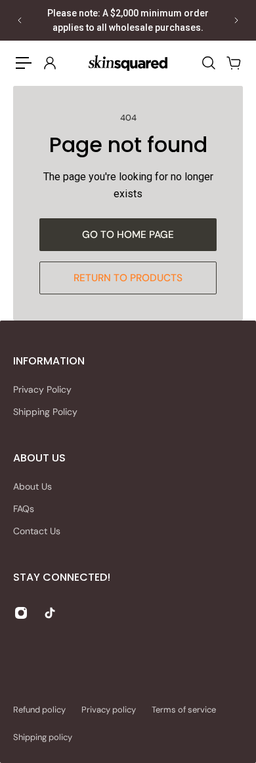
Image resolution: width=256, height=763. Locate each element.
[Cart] (233, 63)
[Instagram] (21, 612)
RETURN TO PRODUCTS (128, 277)
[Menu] (24, 63)
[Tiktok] (49, 612)
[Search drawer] (208, 63)
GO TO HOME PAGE (128, 234)
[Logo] (128, 62)
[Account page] (49, 63)
